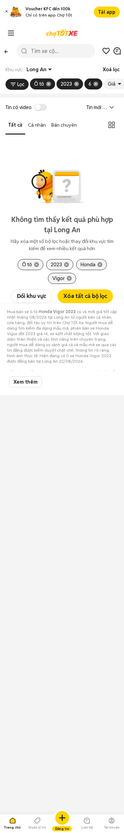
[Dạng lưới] (111, 124)
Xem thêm (25, 382)
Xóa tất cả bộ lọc (85, 296)
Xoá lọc (111, 69)
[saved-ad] (106, 51)
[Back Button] (6, 51)
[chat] (117, 50)
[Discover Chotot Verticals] (11, 33)
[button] (6, 12)
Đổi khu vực (31, 296)
